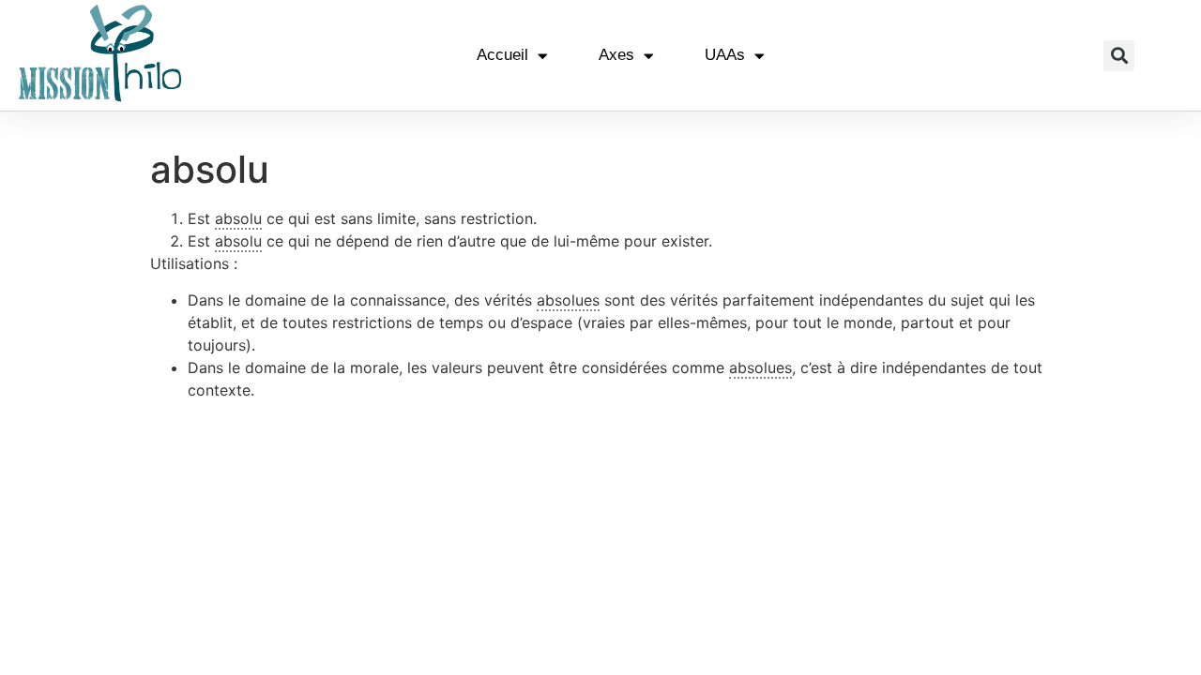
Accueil (502, 55)
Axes (616, 55)
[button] (1118, 55)
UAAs (725, 55)
